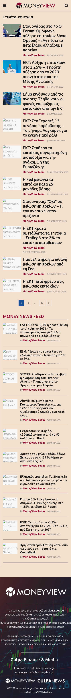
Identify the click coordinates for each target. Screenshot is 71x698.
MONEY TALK (39, 640)
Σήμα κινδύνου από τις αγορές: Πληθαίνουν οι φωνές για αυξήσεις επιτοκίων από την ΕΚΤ (43, 101)
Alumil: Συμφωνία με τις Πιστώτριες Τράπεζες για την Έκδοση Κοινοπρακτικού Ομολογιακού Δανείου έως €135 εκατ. (42, 408)
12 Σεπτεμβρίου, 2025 (34, 252)
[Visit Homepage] (35, 5)
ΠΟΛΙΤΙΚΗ (11, 644)
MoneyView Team (34, 55)
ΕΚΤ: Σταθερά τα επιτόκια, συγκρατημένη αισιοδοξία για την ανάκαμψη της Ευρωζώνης (45, 157)
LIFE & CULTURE (56, 644)
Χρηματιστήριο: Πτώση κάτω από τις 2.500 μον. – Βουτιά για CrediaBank (44, 548)
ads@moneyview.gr (41, 672)
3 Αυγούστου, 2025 (57, 291)
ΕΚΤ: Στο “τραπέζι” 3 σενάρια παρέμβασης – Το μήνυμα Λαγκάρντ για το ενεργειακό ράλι (45, 128)
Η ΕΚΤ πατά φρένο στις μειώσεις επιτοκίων (43, 283)
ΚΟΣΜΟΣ (55, 640)
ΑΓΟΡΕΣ (24, 640)
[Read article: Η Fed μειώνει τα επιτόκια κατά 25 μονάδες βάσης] (12, 183)
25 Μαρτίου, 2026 (56, 140)
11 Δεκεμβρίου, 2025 (58, 194)
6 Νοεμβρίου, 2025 (57, 221)
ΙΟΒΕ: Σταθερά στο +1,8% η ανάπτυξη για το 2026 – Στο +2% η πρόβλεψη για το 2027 (44, 526)
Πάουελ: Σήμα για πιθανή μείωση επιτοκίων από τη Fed (45, 264)
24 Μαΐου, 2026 (55, 114)
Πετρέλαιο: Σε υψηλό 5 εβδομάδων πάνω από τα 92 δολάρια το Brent (40, 434)
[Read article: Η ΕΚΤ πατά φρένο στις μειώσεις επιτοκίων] (12, 285)
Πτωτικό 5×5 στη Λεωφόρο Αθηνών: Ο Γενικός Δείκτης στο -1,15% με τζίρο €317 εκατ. (41, 503)
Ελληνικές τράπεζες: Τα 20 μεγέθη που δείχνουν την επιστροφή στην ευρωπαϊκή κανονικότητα (43, 480)
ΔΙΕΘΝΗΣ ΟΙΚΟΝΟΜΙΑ (48, 636)
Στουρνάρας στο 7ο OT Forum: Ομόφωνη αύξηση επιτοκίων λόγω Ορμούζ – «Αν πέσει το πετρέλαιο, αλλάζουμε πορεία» (44, 38)
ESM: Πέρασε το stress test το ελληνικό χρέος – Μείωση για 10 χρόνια (42, 355)
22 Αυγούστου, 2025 (57, 274)
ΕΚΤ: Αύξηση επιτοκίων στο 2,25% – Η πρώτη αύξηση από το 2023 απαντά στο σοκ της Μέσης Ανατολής (44, 72)
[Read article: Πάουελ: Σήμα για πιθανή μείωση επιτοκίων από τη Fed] (12, 263)
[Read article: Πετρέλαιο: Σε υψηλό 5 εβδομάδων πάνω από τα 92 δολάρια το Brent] (10, 434)
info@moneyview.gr (42, 668)
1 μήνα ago (54, 340)
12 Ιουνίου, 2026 (55, 55)
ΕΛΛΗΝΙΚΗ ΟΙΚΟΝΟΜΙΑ (20, 636)
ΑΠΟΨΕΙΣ (39, 644)
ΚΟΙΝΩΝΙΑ (25, 644)
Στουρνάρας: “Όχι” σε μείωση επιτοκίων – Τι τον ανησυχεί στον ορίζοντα (43, 208)
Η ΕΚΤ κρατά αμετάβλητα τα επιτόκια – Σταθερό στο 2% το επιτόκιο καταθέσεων (44, 235)
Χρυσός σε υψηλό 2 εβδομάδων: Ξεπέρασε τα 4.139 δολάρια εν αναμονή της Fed (42, 457)
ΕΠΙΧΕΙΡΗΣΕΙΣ (9, 640)
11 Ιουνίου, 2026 (55, 87)
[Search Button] (66, 5)
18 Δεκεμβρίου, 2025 (58, 172)
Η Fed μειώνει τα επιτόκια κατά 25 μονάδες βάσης (38, 184)
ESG (65, 640)
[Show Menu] (4, 5)
